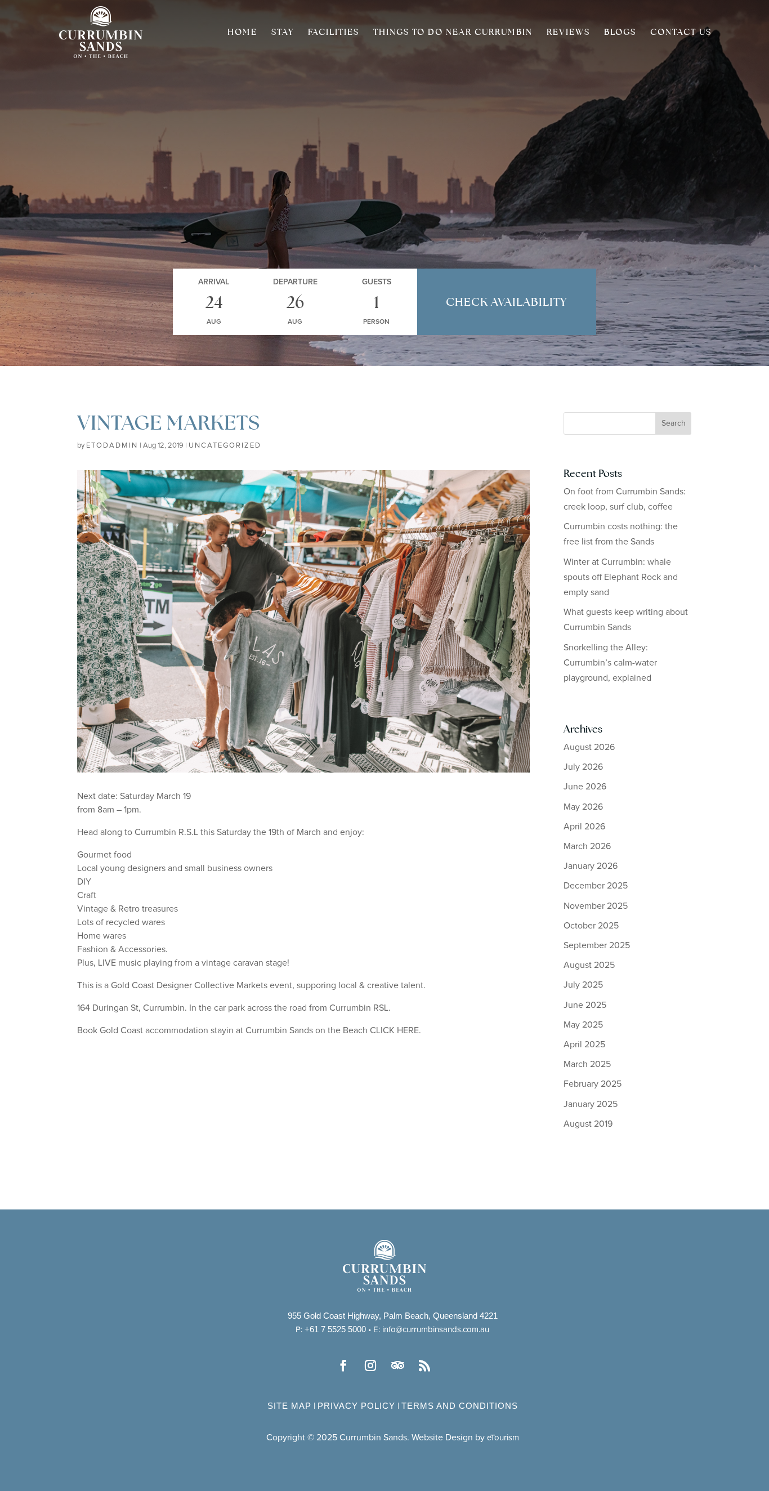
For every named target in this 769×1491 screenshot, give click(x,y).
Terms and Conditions (459, 1405)
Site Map (289, 1405)
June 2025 (585, 1005)
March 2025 (587, 1064)
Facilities (333, 32)
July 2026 (583, 766)
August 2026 (589, 747)
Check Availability (506, 301)
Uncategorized (225, 445)
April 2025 (584, 1044)
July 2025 (583, 984)
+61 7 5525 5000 (335, 1329)
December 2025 (596, 885)
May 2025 (583, 1024)
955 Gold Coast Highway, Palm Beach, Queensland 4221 (393, 1315)
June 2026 (585, 786)
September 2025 (597, 945)
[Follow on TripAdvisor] (398, 1365)
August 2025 (589, 965)
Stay (282, 32)
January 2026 (591, 866)
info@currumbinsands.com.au (435, 1329)
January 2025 (591, 1104)
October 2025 (591, 925)
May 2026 (583, 806)
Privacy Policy (356, 1405)
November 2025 (596, 905)
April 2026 (584, 826)
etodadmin (112, 445)
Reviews (568, 32)
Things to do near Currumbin (453, 32)
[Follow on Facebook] (344, 1365)
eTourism (503, 1438)
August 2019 (588, 1123)
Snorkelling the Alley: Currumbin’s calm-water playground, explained (610, 662)
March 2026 (587, 846)
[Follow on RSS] (425, 1365)
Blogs (620, 32)
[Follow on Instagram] (371, 1365)
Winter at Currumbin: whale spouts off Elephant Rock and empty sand (621, 577)
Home (242, 32)
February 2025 (593, 1083)
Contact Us (681, 32)
